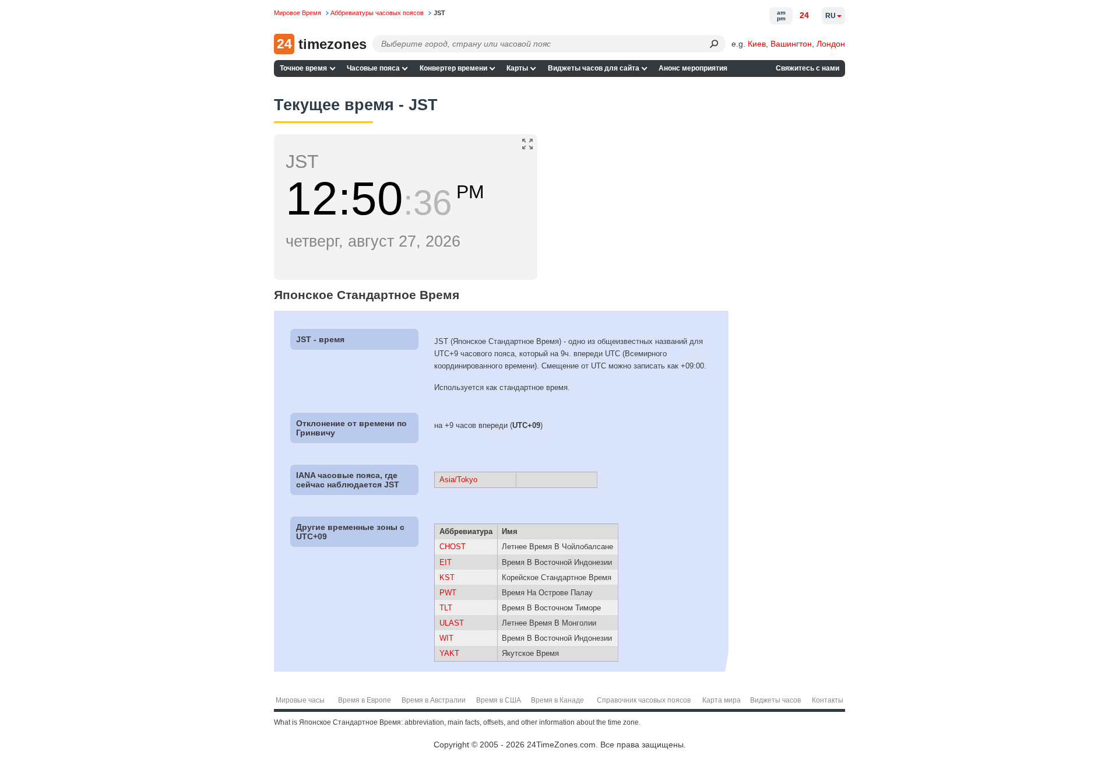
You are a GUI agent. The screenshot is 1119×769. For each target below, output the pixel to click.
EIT (445, 562)
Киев (757, 43)
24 (804, 15)
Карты (517, 68)
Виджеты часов (775, 700)
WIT (446, 638)
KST (447, 577)
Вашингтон (791, 43)
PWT (447, 592)
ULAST (451, 623)
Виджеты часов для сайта (593, 68)
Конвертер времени (453, 68)
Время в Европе (364, 700)
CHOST (452, 546)
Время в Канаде (557, 700)
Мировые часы (300, 700)
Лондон (831, 43)
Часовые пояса (373, 68)
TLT (445, 607)
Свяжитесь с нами (807, 68)
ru (830, 16)
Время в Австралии (434, 700)
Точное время (303, 68)
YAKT (449, 653)
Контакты (827, 700)
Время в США (498, 700)
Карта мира (721, 700)
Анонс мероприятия (693, 68)
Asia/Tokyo (458, 479)
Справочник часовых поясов (644, 700)
